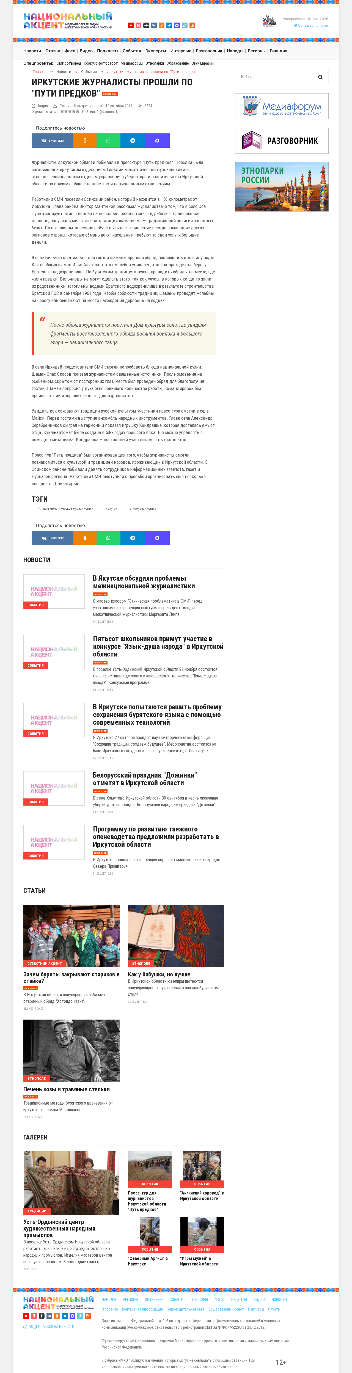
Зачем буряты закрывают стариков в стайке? (71, 977)
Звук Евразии (203, 63)
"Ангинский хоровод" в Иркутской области (202, 1195)
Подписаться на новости (50, 1326)
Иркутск (111, 508)
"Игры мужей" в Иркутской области (199, 1261)
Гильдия (278, 50)
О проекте (110, 1309)
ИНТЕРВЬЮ (154, 1299)
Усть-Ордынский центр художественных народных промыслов (59, 1229)
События (36, 605)
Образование (178, 63)
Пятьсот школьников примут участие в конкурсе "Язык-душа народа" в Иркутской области (158, 646)
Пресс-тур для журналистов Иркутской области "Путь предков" (147, 1201)
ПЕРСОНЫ (200, 1299)
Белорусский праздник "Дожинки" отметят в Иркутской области (145, 779)
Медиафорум (132, 63)
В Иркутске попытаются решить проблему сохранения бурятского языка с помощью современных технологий (157, 714)
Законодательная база (185, 1309)
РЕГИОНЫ (130, 1299)
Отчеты (274, 1309)
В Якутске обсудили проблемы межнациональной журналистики (144, 582)
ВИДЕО (259, 1299)
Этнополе (141, 964)
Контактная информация (142, 1309)
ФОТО (219, 1299)
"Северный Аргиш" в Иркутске (148, 1261)
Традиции (37, 1211)
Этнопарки (154, 63)
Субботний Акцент (45, 964)
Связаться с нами (312, 25)
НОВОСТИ (279, 1299)
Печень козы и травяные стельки (66, 1089)
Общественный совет (226, 1309)
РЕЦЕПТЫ (239, 1299)
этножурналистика (143, 508)
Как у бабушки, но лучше (159, 974)
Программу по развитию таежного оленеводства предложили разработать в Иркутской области (156, 836)
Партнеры (256, 1309)
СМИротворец (69, 63)
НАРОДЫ (109, 1299)
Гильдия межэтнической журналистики (65, 508)
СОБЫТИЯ (177, 1299)
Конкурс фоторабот (101, 63)
